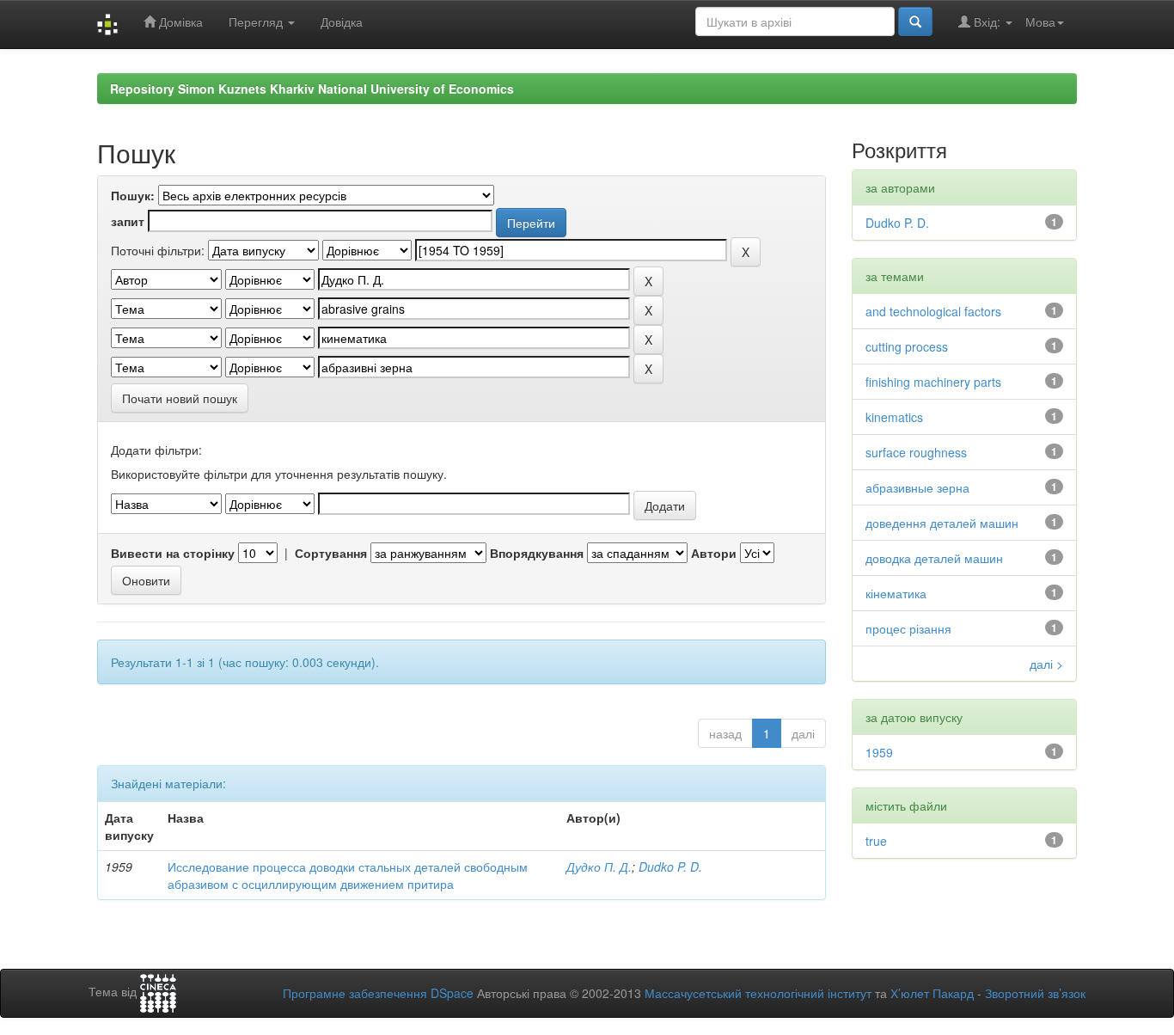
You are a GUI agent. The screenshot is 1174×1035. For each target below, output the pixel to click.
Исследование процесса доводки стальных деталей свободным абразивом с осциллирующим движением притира (348, 875)
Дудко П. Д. (599, 866)
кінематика (895, 593)
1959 (879, 752)
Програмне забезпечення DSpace (378, 992)
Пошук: (133, 195)
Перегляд (257, 21)
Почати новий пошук (179, 398)
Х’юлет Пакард (932, 992)
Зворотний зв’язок (1035, 992)
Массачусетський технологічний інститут (758, 992)
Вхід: (987, 21)
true (876, 840)
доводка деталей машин (934, 557)
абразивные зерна (917, 487)
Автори (714, 552)
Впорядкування (537, 552)
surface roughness (916, 452)
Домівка (179, 21)
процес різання (908, 628)
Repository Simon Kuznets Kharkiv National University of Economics (312, 88)
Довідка (342, 21)
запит (127, 221)
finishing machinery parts (933, 381)
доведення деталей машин (941, 522)
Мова (1040, 21)
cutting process (906, 346)
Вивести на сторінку (173, 552)
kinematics (894, 417)
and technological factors (933, 311)
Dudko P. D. (670, 866)
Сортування (331, 552)
